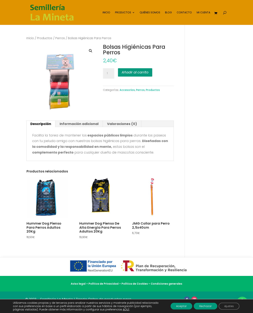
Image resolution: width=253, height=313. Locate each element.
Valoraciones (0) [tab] (122, 123)
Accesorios (127, 90)
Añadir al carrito (135, 72)
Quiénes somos (150, 12)
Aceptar (181, 306)
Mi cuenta (203, 12)
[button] (90, 50)
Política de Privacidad (104, 284)
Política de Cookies (134, 284)
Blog (168, 12)
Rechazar (205, 306)
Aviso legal (78, 284)
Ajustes (229, 306)
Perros (60, 38)
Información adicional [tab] (79, 123)
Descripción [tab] (40, 123)
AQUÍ (126, 309)
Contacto (184, 12)
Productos (123, 12)
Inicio (106, 12)
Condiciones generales (166, 284)
